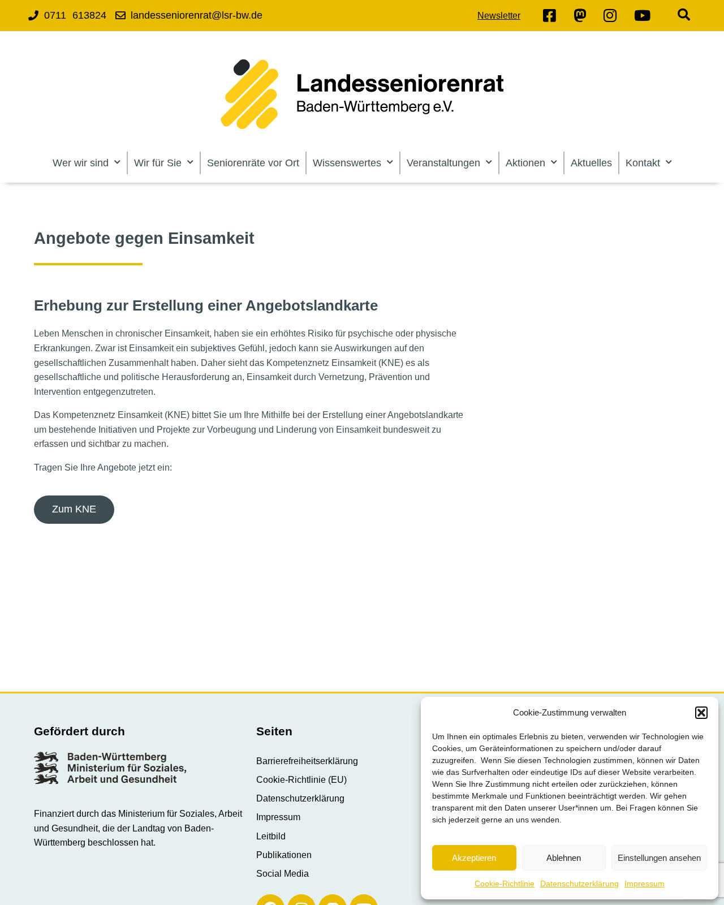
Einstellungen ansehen (659, 858)
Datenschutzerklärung (579, 883)
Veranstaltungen (443, 163)
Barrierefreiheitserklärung (307, 761)
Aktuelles (591, 163)
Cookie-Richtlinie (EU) (301, 780)
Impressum (644, 883)
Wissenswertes (347, 163)
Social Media (282, 873)
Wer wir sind (81, 163)
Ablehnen (563, 858)
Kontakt (643, 163)
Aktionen (525, 163)
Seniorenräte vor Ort (253, 163)
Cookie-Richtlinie (505, 883)
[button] (701, 712)
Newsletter (498, 15)
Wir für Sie (158, 163)
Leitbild (271, 836)
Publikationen (284, 855)
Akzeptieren (474, 858)
